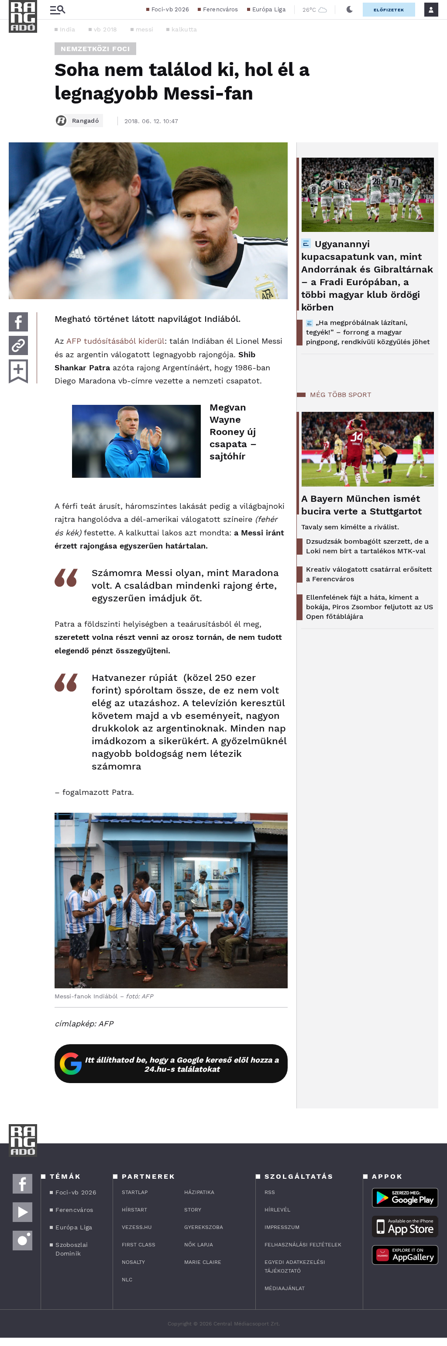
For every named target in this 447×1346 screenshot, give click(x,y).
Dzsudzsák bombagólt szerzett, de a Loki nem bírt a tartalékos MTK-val (367, 546)
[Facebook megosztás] (18, 321)
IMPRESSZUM (282, 1227)
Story (192, 1210)
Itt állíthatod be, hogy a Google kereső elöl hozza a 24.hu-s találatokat (182, 1064)
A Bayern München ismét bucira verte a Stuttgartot (361, 505)
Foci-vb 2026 (170, 9)
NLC (127, 1280)
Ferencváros (220, 9)
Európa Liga (268, 9)
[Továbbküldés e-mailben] (18, 345)
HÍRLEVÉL (277, 1210)
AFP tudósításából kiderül (115, 340)
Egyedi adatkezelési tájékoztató (295, 1266)
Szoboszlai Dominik (71, 1249)
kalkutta (184, 29)
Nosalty (133, 1262)
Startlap (135, 1192)
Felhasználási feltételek (303, 1245)
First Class (138, 1245)
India (68, 29)
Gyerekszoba (203, 1227)
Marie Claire (202, 1262)
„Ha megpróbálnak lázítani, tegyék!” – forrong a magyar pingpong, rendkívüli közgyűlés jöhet (368, 332)
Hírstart (134, 1210)
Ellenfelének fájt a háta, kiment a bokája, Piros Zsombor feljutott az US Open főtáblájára (369, 607)
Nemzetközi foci (95, 49)
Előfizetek (389, 9)
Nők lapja (198, 1245)
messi (145, 29)
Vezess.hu (137, 1227)
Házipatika (199, 1192)
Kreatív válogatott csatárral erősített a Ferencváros (369, 574)
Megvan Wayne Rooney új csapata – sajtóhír (233, 432)
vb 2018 (105, 29)
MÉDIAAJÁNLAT (285, 1288)
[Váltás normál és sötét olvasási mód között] (349, 9)
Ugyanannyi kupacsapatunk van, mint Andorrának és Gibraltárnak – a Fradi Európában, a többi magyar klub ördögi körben (367, 275)
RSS (270, 1192)
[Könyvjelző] (18, 371)
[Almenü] (57, 10)
